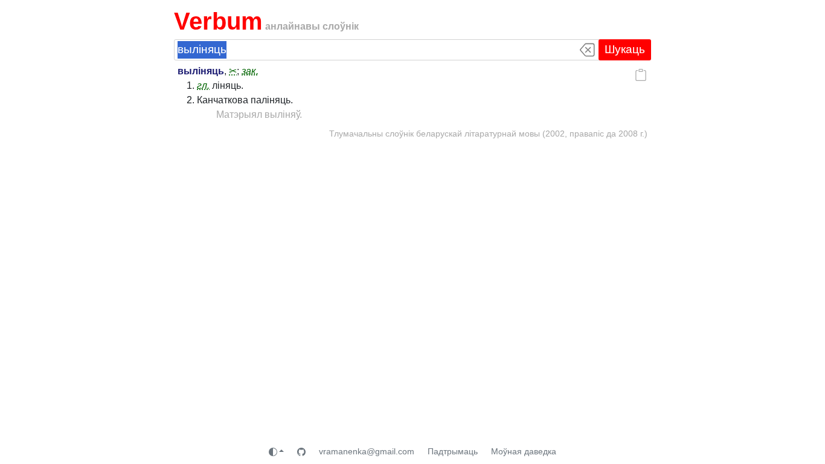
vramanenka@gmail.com (366, 451)
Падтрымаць (453, 451)
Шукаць (625, 49)
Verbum (218, 21)
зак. (250, 71)
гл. (203, 85)
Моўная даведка (523, 451)
